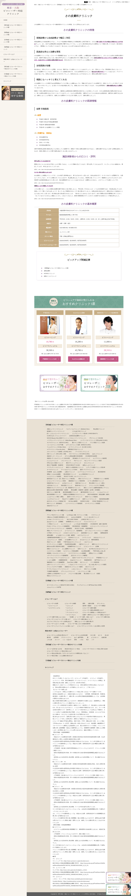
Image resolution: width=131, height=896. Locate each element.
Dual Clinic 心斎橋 (72, 562)
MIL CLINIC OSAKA (72, 519)
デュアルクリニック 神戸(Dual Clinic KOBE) (89, 585)
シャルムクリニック (103, 492)
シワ (93, 639)
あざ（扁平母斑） (79, 637)
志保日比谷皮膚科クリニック (77, 435)
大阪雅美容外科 (63, 560)
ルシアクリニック (66, 524)
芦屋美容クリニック (102, 557)
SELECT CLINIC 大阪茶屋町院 (84, 528)
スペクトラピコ (71, 614)
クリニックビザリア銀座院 (96, 485)
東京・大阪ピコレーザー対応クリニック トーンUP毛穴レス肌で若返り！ (109, 2)
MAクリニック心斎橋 (90, 569)
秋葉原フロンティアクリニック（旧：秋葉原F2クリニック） (64, 487)
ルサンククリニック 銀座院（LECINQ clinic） (60, 451)
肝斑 (75, 639)
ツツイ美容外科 (94, 562)
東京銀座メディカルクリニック (81, 458)
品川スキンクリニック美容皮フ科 (56, 501)
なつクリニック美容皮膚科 (71, 551)
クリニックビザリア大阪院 (54, 566)
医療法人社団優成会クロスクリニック (74, 494)
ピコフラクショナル (54, 608)
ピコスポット (95, 637)
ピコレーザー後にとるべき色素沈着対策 (79, 623)
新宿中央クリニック (80, 485)
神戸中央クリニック (100, 560)
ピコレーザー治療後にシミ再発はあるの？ (94, 612)
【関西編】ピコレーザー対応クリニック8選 (56, 268)
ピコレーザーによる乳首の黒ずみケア (57, 635)
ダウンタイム (101, 603)
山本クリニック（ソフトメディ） (56, 564)
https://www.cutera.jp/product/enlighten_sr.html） (74, 870)
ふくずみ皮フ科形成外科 (81, 524)
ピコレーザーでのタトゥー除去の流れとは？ (59, 651)
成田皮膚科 (47, 271)
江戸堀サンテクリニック (54, 533)
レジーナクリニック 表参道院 (74, 503)
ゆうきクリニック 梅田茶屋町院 (89, 539)
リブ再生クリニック (52, 524)
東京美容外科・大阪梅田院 (79, 526)
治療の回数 (91, 603)
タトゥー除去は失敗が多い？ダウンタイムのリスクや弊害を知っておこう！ (68, 653)
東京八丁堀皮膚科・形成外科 (55, 465)
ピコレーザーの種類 (70, 603)
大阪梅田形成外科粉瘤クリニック (56, 537)
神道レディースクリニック (54, 530)
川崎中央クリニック (80, 483)
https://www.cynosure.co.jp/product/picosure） (77, 861)
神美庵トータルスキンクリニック (56, 553)
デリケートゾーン (66, 637)
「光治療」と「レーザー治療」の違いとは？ (81, 617)
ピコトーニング (53, 605)
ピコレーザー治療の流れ (103, 617)
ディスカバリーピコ (72, 612)
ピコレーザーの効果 (52, 603)
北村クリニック (82, 548)
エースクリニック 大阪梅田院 (73, 530)
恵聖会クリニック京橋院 (96, 553)
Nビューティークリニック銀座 (93, 460)
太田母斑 (56, 637)
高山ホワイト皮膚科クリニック (71, 499)
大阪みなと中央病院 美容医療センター (58, 517)
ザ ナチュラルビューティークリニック (58, 569)
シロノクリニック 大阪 (84, 571)
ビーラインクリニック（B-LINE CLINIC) (80, 447)
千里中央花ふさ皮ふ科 (99, 551)
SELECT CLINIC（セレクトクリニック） (75, 476)
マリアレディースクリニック (55, 467)
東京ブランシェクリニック (73, 463)
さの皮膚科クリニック (71, 539)
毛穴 (87, 639)
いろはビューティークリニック (77, 564)
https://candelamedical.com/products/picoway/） (77, 881)
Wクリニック (84, 562)
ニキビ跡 (49, 639)
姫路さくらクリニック (50, 276)
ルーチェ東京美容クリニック (96, 481)
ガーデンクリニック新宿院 (92, 503)
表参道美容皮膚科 (104, 499)
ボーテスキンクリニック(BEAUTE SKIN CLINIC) (60, 585)
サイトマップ (7, 81)
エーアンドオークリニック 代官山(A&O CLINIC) (93, 440)
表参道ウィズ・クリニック (54, 456)
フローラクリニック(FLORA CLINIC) (79, 454)
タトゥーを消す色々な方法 (54, 649)
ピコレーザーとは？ (9, 54)
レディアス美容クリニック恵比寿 (95, 467)
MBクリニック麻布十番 (53, 492)
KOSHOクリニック (49, 273)
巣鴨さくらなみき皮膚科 (54, 474)
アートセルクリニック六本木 (69, 469)
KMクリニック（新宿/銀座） (55, 503)
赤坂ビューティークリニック (55, 429)
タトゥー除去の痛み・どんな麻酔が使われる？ (60, 655)
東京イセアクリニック (85, 478)
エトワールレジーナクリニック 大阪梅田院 (59, 528)
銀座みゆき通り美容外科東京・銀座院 (57, 490)
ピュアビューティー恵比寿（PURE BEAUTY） (85, 433)
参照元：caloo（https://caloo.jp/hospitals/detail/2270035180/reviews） (49, 169)
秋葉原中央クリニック (53, 483)
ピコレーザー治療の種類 (89, 608)
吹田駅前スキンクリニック (73, 521)
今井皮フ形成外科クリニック (100, 501)
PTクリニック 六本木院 (96, 438)
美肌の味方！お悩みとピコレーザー (13, 60)
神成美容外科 (88, 560)
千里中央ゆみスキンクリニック (72, 542)
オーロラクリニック (52, 469)
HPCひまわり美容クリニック (55, 463)
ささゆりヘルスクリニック (71, 533)
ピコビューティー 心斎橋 (91, 546)
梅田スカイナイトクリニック (100, 544)
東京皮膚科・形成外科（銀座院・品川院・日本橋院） (86, 490)
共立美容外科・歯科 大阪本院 (98, 524)
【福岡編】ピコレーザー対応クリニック (13, 48)
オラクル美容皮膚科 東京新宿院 (74, 456)
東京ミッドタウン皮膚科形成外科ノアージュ (96, 487)
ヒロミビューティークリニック (99, 526)
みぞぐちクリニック (83, 535)
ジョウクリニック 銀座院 (54, 476)
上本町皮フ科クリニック (88, 519)
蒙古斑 (49, 637)
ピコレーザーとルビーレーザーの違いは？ (59, 619)
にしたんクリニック (52, 460)
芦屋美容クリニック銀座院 (101, 478)
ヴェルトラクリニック (90, 521)
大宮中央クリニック (52, 485)
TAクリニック (78, 460)
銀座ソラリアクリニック (87, 469)
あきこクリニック (97, 454)
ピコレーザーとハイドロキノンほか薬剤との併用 (91, 626)
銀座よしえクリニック (89, 465)
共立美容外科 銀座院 (91, 456)
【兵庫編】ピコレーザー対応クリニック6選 (13, 41)
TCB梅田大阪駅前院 (52, 571)
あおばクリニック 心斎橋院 (55, 521)
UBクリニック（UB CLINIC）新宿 (56, 454)
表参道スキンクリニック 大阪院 (74, 566)
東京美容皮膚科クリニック (70, 492)
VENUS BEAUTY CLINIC (73, 465)
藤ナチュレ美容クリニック (79, 442)
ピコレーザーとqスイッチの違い (56, 623)
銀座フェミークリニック (89, 499)
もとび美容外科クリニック (86, 474)
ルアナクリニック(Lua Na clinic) (56, 449)
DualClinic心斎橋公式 (78, 359)
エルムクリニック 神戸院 (54, 587)
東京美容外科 (101, 472)
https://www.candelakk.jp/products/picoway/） (80, 879)
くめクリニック (88, 542)
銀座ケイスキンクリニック (74, 496)
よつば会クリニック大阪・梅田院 (65, 535)
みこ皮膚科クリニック (68, 548)
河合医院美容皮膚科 (70, 544)
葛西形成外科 (104, 533)
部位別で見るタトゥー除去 (72, 649)
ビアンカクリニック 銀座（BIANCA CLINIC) (78, 444)
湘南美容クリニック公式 (107, 359)
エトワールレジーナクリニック (86, 472)
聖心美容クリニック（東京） (97, 483)
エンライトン (70, 610)
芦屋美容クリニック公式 (49, 359)
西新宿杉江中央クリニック (75, 449)
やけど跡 (92, 635)
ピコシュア (70, 605)
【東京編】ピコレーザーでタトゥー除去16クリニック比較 (13, 67)
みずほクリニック (67, 483)
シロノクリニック (66, 460)
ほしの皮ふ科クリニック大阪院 (97, 564)
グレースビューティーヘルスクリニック (58, 557)
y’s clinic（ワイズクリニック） (55, 519)
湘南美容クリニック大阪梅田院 (55, 562)
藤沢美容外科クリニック (87, 492)
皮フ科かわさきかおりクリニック (98, 548)
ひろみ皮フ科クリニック (79, 431)
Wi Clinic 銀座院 (73, 501)
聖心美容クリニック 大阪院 (92, 573)
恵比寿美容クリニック (70, 474)
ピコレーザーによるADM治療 (79, 635)
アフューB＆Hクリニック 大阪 (55, 515)
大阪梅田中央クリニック (74, 546)
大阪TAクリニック (84, 544)
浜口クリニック (89, 566)
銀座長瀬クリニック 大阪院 (89, 533)
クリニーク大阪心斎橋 (75, 573)
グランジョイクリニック (68, 571)
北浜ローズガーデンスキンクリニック (82, 557)
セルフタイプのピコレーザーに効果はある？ (59, 621)
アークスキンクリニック (82, 451)
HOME (5, 20)
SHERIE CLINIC (84, 501)
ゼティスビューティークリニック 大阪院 (96, 530)
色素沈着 (104, 637)
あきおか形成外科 (76, 517)
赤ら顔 (107, 635)
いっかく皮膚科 (51, 560)
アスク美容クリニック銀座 (97, 442)
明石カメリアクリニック (54, 575)
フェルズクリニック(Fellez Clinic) (56, 447)
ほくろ (100, 635)
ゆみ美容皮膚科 (85, 551)
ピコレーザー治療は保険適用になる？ (93, 610)
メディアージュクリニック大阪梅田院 (57, 555)
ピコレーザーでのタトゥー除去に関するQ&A (95, 649)
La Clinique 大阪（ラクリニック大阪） (77, 515)
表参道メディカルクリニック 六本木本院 (58, 458)
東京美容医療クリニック (54, 494)
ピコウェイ (70, 608)
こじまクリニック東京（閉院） (55, 496)
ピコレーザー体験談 (99, 605)
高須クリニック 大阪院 (54, 542)
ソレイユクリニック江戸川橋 (55, 444)
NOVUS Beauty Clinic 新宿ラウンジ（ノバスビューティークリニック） (67, 438)
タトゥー (57, 639)
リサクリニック (95, 515)
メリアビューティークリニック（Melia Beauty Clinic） (62, 440)
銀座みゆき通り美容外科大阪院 (55, 546)
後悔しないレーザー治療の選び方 (84, 621)
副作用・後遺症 (87, 605)
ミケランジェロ (86, 537)
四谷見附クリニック (66, 485)
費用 (84, 603)
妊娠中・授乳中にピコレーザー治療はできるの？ (96, 614)
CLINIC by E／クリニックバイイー (56, 435)
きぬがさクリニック (75, 560)
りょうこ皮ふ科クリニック (91, 517)
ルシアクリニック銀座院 (100, 458)
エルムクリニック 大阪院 (54, 539)
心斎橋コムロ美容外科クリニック (56, 573)
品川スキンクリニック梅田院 (79, 555)
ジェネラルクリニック (53, 499)
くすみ (81, 639)
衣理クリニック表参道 (91, 496)
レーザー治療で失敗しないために (56, 617)
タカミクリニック (89, 463)
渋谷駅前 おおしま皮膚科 (54, 472)
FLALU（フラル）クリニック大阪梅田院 (58, 526)
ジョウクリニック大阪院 (54, 551)
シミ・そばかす (67, 639)
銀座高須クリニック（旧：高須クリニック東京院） (61, 478)
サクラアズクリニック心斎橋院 (77, 553)
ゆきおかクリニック (99, 537)
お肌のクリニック (70, 472)
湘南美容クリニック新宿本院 (77, 481)
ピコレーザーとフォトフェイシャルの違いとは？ (60, 626)
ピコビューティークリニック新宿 (56, 481)
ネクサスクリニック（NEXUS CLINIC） (58, 442)
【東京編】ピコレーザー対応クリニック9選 (13, 26)
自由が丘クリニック (52, 505)
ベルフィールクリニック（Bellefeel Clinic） (78, 429)
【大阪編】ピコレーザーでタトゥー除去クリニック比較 (13, 75)
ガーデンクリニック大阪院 (54, 544)
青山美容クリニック (99, 429)
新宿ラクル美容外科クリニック (75, 467)
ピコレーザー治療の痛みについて (83, 619)
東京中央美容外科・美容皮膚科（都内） (99, 494)
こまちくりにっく (76, 569)
